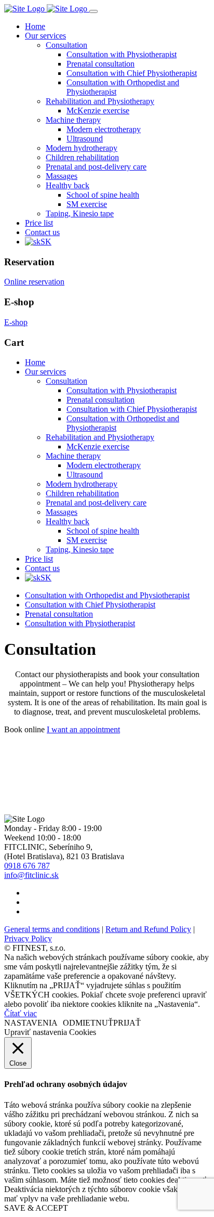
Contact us (42, 232)
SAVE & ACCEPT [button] (36, 1207)
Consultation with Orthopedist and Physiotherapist (107, 595)
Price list (39, 222)
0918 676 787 (27, 865)
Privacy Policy (28, 938)
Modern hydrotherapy (81, 148)
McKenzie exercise (97, 110)
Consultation (66, 45)
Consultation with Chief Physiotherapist (131, 73)
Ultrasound (84, 138)
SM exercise (86, 204)
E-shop (16, 322)
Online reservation (34, 281)
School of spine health (102, 194)
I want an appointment (83, 729)
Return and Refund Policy (148, 929)
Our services (45, 35)
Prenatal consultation (100, 63)
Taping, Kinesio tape (80, 213)
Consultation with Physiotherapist (121, 54)
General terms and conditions (52, 929)
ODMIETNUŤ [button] (88, 1022)
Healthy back (67, 185)
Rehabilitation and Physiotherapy (100, 101)
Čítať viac (20, 1013)
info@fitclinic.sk (31, 875)
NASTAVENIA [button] (31, 1022)
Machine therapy (73, 119)
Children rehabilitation (82, 157)
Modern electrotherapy (103, 129)
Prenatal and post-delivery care (96, 166)
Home (35, 26)
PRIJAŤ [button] (127, 1022)
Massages (61, 176)
